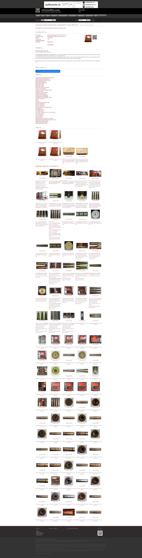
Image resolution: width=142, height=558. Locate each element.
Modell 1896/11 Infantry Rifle (41, 82)
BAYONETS (54, 15)
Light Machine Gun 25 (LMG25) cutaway (44, 97)
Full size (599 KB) (95, 360)
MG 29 (37, 99)
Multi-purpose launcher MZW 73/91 (43, 102)
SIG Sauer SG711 (39, 116)
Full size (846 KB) (42, 295)
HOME (37, 531)
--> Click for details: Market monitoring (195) (47, 71)
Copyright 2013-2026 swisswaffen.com (43, 538)
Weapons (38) (63, 28)
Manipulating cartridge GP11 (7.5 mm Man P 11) (57, 35)
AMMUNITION (81, 15)
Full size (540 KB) (95, 485)
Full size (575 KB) (82, 517)
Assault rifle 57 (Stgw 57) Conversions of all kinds (45, 112)
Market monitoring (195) (54, 28)
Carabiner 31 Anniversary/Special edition (44, 90)
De (79, 10)
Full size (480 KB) (82, 320)
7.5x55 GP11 (50, 37)
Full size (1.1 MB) (82, 178)
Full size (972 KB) (42, 178)
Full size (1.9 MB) (69, 344)
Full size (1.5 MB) (95, 178)
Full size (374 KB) (42, 250)
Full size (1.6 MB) (55, 178)
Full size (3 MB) (68, 470)
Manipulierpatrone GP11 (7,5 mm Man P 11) (56, 36)
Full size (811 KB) (69, 200)
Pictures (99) (46, 28)
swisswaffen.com (50, 10)
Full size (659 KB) (69, 501)
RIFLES (48, 15)
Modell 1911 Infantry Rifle (41, 81)
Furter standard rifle (39, 113)
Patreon (49, 42)
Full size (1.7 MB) (55, 139)
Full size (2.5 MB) (82, 423)
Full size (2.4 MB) (95, 407)
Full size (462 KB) (95, 270)
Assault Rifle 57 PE (39, 111)
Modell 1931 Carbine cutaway (42, 92)
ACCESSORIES (72, 15)
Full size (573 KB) (82, 501)
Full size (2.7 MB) (69, 407)
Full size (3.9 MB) (82, 391)
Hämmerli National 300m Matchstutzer (43, 80)
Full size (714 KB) (95, 219)
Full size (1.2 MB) (69, 156)
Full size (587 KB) (56, 517)
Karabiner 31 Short (39, 91)
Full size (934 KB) (42, 219)
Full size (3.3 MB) (42, 407)
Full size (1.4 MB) (55, 438)
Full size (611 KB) (42, 501)
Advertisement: (71, 0)
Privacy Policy (38, 556)
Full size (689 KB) (69, 270)
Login (79, 11)
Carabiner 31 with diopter (41, 88)
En (80, 10)
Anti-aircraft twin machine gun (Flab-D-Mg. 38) (45, 77)
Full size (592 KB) (95, 501)
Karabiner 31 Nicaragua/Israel (42, 95)
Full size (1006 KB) (69, 295)
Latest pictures (39, 535)
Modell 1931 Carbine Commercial (42, 87)
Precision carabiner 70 (40, 104)
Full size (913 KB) (82, 219)
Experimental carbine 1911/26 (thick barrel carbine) (46, 119)
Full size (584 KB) (42, 517)
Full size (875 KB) (56, 250)
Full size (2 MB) (42, 485)
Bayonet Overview (40, 533)
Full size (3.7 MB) (55, 391)
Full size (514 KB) (69, 360)
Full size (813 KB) (82, 250)
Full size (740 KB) (95, 517)
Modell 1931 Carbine (40, 86)
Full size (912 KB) (42, 320)
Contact (83, 9)
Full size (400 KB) (69, 219)
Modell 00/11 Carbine (40, 83)
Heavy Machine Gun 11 (40, 98)
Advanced (93, 20)
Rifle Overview (39, 532)
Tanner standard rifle (40, 114)
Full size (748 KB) (69, 320)
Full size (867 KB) (95, 320)
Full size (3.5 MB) (95, 391)
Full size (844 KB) (82, 200)
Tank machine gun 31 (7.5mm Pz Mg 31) (44, 107)
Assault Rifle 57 (39, 108)
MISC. (96, 15)
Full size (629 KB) (82, 485)
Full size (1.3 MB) (42, 139)
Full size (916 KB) (95, 250)
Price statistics (50, 44)
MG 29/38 (37, 101)
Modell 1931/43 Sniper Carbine (42, 122)
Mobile (83, 10)
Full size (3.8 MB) (55, 407)
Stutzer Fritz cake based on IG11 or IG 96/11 (44, 118)
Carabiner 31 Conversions (41, 93)
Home (79, 9)
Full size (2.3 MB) (55, 423)
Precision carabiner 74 (40, 106)
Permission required (40, 40)
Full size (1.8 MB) (42, 200)
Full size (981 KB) (56, 219)
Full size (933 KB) (95, 200)
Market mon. (89, 15)
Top (45, 32)
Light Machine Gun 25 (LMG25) (42, 96)
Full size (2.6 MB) (95, 438)
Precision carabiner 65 (40, 103)
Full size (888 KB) (69, 178)
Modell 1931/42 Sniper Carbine (42, 121)
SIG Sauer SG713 (39, 117)
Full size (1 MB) (68, 250)
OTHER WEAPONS (63, 15)
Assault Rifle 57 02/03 (40, 109)
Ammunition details (39, 28)
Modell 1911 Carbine (40, 85)
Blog (43, 15)
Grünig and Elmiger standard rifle (42, 78)
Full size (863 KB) (69, 485)
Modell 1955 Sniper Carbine (41, 123)
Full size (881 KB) (56, 295)
